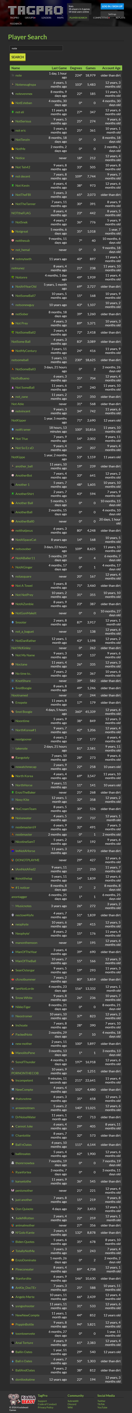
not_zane (21, 396)
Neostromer (23, 1016)
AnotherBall (23, 512)
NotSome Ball (20, 341)
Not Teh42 (22, 167)
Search (17, 57)
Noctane (21, 664)
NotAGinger (24, 567)
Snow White (23, 998)
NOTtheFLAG (21, 213)
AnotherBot (23, 475)
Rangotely (22, 757)
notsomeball (19, 360)
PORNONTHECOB (25, 1073)
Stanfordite (23, 1278)
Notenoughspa (25, 84)
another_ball (24, 466)
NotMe (20, 149)
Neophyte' (22, 933)
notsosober (23, 549)
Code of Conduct (47, 1404)
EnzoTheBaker (25, 792)
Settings (112, 14)
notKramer (23, 429)
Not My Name (25, 655)
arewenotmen (25, 1108)
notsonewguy (24, 305)
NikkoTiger (23, 1007)
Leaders (46, 17)
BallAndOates (25, 1370)
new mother (23, 1043)
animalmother (25, 1225)
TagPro (14, 17)
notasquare (23, 576)
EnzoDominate (25, 1260)
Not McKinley (21, 648)
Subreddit (73, 1400)
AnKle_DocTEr (25, 1287)
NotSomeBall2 (25, 332)
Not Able (17, 404)
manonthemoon (26, 942)
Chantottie (22, 1135)
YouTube (102, 1407)
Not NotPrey (24, 595)
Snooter (21, 622)
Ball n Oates (23, 1361)
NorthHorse (23, 785)
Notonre (21, 277)
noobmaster (23, 834)
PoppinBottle (24, 1324)
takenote (21, 748)
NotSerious (23, 121)
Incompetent (24, 1080)
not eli (19, 112)
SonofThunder (25, 1062)
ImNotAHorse (25, 851)
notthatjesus (24, 530)
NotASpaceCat (25, 539)
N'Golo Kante (24, 1232)
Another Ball (24, 503)
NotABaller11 (25, 558)
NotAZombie (24, 604)
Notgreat (21, 231)
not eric (20, 130)
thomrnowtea (24, 1163)
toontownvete (25, 1333)
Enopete (21, 702)
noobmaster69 (25, 827)
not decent (22, 176)
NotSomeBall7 (25, 295)
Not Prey (21, 323)
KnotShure (23, 681)
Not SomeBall (24, 387)
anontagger (19, 897)
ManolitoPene (25, 1053)
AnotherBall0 (24, 521)
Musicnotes (23, 906)
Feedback (16, 23)
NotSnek (21, 222)
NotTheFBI (23, 194)
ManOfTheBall (25, 961)
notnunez (17, 268)
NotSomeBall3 (25, 369)
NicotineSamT (25, 841)
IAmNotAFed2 (25, 869)
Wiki (70, 1407)
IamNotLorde (24, 988)
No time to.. (23, 673)
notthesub (22, 240)
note (18, 75)
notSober (21, 314)
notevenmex (23, 94)
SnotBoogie (23, 688)
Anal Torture (24, 1343)
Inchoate (21, 1025)
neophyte (21, 924)
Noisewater (23, 818)
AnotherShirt (24, 494)
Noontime (22, 721)
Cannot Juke (24, 1126)
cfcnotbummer (25, 979)
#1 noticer (22, 887)
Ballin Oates (23, 1352)
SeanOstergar (25, 970)
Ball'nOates (23, 1144)
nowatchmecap (25, 767)
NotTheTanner (25, 204)
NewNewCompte (27, 1315)
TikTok (101, 1404)
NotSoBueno (20, 378)
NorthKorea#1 (25, 730)
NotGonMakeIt (25, 613)
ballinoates (23, 1154)
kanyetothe (23, 1181)
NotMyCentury (26, 351)
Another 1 (22, 484)
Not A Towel (24, 585)
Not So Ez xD (24, 448)
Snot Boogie (23, 712)
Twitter (101, 1400)
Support (42, 1400)
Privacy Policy (45, 1407)
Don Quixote (24, 1209)
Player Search (78, 17)
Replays (120, 17)
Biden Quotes (24, 1242)
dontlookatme (25, 1379)
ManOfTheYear (26, 952)
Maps (60, 17)
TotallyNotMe (25, 1251)
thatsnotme (23, 1099)
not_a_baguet (24, 631)
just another (23, 1200)
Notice (20, 158)
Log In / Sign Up (112, 6)
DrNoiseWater (25, 1117)
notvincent (22, 411)
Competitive (101, 17)
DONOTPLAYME (27, 860)
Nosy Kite (22, 799)
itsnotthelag (23, 878)
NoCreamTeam (25, 809)
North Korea (24, 776)
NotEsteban (23, 103)
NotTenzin (22, 139)
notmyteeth (23, 259)
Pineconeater (24, 1269)
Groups (30, 17)
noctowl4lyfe (24, 915)
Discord (72, 1404)
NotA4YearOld (25, 286)
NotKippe (18, 457)
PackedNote (23, 1034)
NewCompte (24, 1089)
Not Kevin (22, 185)
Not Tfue (21, 439)
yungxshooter (25, 1306)
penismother (24, 1190)
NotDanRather (25, 640)
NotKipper (18, 420)
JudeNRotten (24, 1218)
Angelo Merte (24, 1297)
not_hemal (22, 250)
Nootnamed (19, 695)
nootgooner (23, 739)
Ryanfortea (23, 1172)
